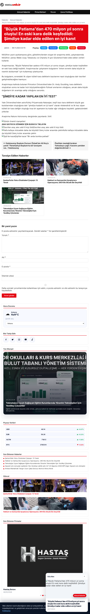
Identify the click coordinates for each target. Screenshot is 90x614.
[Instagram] (19, 339)
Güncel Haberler (23, 12)
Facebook (53, 48)
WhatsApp (63, 48)
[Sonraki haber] (83, 356)
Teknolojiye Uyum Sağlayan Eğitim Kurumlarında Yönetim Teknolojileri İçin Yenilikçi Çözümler (38, 463)
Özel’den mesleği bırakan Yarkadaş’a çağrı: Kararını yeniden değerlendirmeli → (70, 145)
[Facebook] (6, 339)
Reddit (73, 48)
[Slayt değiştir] (40, 595)
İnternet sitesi (8, 276)
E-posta (6, 266)
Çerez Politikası (66, 12)
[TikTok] (32, 339)
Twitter (43, 48)
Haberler (5, 20)
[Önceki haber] (78, 356)
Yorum (5, 235)
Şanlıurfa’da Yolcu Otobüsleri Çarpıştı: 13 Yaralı (22, 458)
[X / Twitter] (12, 339)
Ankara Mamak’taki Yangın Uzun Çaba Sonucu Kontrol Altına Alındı (29, 468)
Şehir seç (10, 319)
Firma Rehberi (40, 12)
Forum (53, 12)
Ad (4, 257)
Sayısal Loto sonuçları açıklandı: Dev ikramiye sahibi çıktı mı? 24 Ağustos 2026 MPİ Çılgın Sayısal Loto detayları (45, 466)
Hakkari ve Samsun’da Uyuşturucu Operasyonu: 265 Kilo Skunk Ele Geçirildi (32, 461)
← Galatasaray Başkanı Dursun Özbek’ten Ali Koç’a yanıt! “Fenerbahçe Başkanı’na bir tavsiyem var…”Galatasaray (26, 145)
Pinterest (81, 48)
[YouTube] (25, 339)
